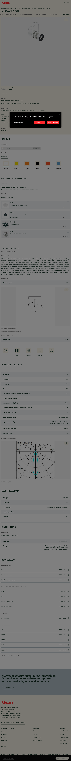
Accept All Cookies (53, 122)
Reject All (39, 122)
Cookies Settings (18, 122)
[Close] (59, 114)
